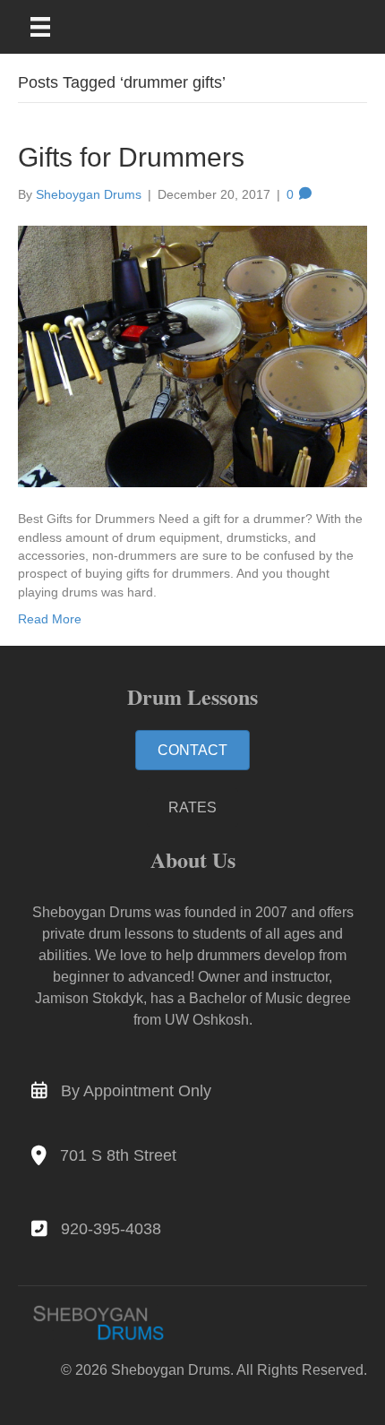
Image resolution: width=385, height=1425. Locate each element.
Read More (49, 619)
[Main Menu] (52, 26)
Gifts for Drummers (131, 157)
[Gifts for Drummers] (192, 355)
